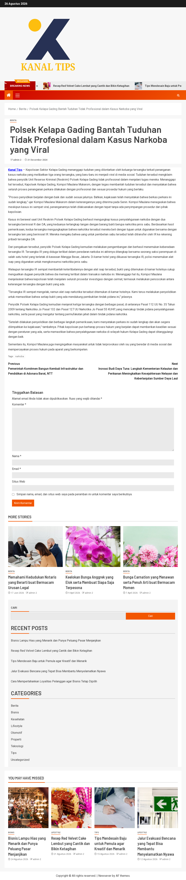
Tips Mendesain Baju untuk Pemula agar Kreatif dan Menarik (49, 661)
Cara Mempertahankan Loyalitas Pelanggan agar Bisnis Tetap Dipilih (54, 681)
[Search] (178, 95)
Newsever (104, 875)
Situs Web (18, 481)
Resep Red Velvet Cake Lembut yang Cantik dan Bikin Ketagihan (76, 85)
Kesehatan (17, 719)
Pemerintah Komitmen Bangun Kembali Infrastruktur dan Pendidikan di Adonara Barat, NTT (45, 368)
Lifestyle (16, 726)
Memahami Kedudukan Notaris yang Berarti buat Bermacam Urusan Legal (32, 582)
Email (16, 469)
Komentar (19, 404)
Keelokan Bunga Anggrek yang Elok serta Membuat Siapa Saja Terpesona (90, 582)
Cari (14, 607)
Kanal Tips (15, 169)
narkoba (19, 356)
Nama (16, 456)
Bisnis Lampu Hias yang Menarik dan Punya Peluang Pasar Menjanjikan (56, 640)
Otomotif (16, 732)
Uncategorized (20, 759)
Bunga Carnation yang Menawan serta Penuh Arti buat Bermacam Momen (149, 582)
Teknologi (17, 746)
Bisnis (15, 712)
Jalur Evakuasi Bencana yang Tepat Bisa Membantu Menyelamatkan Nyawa (58, 671)
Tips (14, 753)
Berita (13, 120)
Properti (16, 739)
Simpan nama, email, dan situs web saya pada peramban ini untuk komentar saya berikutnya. (74, 494)
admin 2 (17, 160)
